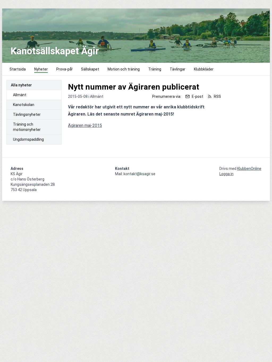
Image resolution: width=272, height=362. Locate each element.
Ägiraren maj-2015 (85, 125)
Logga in (226, 174)
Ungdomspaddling (28, 139)
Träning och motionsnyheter (27, 127)
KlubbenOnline (249, 168)
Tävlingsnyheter (27, 114)
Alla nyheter (21, 85)
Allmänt (19, 95)
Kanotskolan (23, 105)
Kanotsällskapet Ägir (55, 51)
